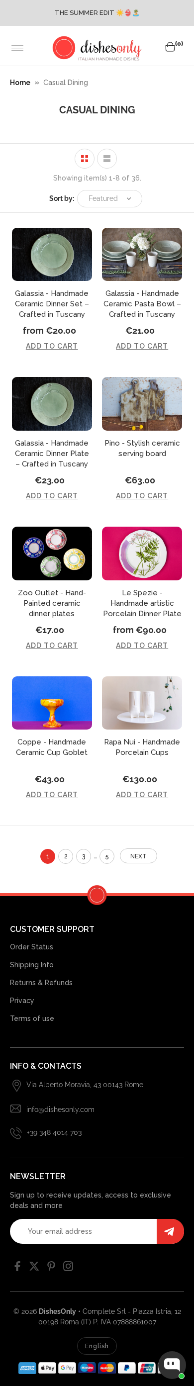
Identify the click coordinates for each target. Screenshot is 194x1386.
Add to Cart (52, 346)
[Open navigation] (17, 48)
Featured (103, 198)
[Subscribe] (170, 1231)
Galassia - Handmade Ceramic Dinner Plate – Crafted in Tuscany (52, 453)
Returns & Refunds (41, 983)
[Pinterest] (51, 1268)
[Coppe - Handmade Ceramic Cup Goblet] (52, 703)
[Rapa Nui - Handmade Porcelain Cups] (142, 703)
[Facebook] (17, 1268)
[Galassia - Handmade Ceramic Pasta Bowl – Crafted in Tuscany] (142, 254)
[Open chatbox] (172, 1365)
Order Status (31, 947)
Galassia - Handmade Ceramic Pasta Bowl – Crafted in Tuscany (142, 304)
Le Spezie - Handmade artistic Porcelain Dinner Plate (142, 603)
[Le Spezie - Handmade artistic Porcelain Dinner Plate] (142, 553)
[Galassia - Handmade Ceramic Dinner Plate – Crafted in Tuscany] (52, 404)
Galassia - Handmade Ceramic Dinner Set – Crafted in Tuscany (52, 304)
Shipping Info (32, 965)
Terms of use (32, 1018)
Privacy (22, 1001)
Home (20, 83)
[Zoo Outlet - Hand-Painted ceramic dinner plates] (52, 553)
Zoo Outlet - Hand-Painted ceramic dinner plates (52, 603)
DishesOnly (57, 1311)
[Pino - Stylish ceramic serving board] (142, 404)
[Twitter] (34, 1268)
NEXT (138, 856)
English (96, 1346)
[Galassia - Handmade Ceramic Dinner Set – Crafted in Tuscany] (52, 254)
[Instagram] (68, 1268)
